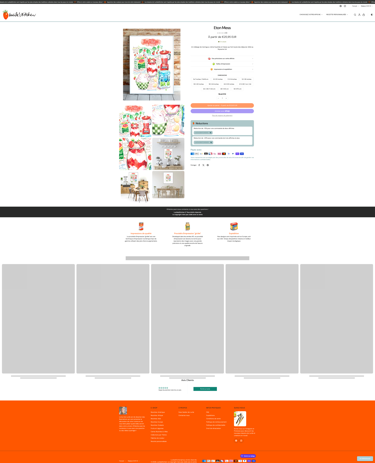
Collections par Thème (159, 435)
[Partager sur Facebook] (199, 165)
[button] (222, 105)
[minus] (218, 98)
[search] (355, 15)
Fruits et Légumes (157, 428)
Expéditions (210, 415)
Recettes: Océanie (157, 425)
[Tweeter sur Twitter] (203, 165)
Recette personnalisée (159, 441)
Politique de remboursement (216, 422)
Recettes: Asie (156, 419)
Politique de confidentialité (215, 425)
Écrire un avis (205, 389)
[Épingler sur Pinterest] (208, 165)
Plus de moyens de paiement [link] (222, 115)
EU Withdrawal (365, 459)
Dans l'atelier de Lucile (186, 412)
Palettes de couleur (157, 438)
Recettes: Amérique (158, 412)
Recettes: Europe (157, 422)
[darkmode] (370, 14)
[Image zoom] (151, 64)
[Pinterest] (340, 6)
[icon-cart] (363, 15)
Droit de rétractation (213, 428)
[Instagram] (345, 6)
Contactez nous (184, 415)
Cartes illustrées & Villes (159, 432)
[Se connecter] (359, 14)
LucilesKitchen (162, 462)
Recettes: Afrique (157, 415)
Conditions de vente (213, 419)
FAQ (207, 412)
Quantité (222, 94)
